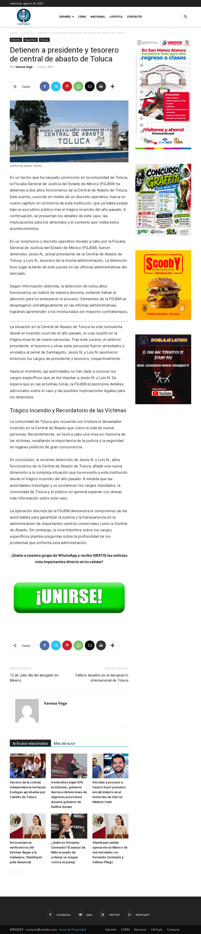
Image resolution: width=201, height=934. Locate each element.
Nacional (97, 16)
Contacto (134, 16)
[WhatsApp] (78, 86)
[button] (185, 16)
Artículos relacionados (30, 743)
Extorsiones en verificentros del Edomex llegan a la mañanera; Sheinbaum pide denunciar (26, 852)
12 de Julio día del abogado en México (34, 678)
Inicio (13, 33)
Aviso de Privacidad (72, 929)
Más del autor (64, 743)
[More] (112, 86)
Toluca (44, 39)
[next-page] (21, 872)
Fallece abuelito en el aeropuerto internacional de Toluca (101, 678)
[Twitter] (56, 86)
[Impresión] (101, 86)
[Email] (90, 86)
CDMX (82, 16)
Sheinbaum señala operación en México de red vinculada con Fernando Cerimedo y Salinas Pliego (109, 852)
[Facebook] (45, 86)
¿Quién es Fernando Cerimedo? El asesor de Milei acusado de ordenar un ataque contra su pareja (68, 852)
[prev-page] (13, 872)
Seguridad (30, 39)
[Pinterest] (67, 86)
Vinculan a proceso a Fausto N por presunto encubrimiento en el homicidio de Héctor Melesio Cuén (109, 792)
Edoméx (65, 16)
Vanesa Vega (24, 67)
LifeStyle (116, 16)
